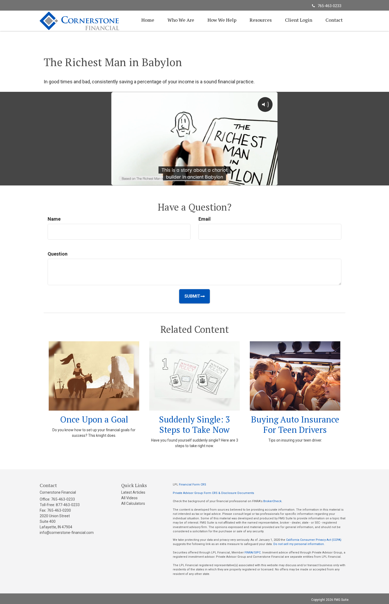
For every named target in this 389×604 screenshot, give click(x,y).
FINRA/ (249, 552)
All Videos (129, 498)
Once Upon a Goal (94, 419)
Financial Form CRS (192, 484)
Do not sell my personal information (298, 544)
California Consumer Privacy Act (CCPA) (313, 540)
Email (204, 219)
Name (54, 219)
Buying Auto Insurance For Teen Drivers (295, 424)
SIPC (257, 552)
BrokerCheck (272, 501)
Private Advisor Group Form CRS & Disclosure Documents (213, 493)
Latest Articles (133, 492)
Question (57, 254)
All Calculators (133, 503)
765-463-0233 (329, 6)
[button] (181, 20)
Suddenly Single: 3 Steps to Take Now (194, 424)
